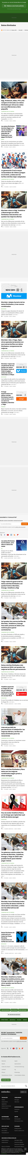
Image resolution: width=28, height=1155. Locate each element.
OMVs (2, 139)
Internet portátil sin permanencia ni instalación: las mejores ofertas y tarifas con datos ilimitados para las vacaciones (13, 731)
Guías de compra (6, 1066)
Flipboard (18, 534)
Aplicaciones (17, 1064)
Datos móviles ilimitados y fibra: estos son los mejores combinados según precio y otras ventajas (13, 772)
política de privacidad (20, 527)
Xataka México (5, 1140)
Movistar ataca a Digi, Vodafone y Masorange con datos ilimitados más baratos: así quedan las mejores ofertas (13, 213)
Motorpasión (17, 1119)
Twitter (1, 534)
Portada (15, 1010)
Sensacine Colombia (19, 1144)
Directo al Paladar (6, 1119)
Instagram (11, 534)
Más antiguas (23, 1010)
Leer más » (10, 119)
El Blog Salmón (17, 1128)
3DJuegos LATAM (18, 1140)
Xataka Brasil (5, 1142)
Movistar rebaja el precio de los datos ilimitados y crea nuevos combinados (13, 304)
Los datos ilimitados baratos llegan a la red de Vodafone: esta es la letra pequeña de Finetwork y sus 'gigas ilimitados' (8, 131)
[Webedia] (5, 1093)
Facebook (4, 534)
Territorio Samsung (19, 1066)
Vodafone (4, 698)
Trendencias (4, 1128)
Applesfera (4, 1104)
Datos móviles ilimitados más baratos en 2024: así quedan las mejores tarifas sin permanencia (13, 667)
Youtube (8, 534)
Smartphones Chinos (7, 1075)
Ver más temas (6, 1080)
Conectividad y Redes (19, 1075)
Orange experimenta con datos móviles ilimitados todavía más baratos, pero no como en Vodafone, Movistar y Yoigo (7, 398)
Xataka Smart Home (6, 1106)
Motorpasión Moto (18, 1121)
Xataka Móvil (5, 1101)
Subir (22, 1092)
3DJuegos (16, 1099)
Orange (3, 406)
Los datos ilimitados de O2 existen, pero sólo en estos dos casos (8, 543)
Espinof (16, 1111)
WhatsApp (17, 1072)
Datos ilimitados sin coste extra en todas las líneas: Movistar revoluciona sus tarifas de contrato (7, 936)
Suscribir (24, 524)
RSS (14, 534)
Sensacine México (18, 1142)
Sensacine (16, 1109)
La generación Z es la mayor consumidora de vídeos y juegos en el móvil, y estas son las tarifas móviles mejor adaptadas (13, 173)
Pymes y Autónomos (19, 1130)
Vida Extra (16, 1101)
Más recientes (5, 1010)
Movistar (3, 308)
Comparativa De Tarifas (7, 111)
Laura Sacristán (8, 558)
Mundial (20, 30)
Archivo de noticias (14, 1014)
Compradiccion (5, 1132)
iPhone (3, 1072)
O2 (1, 548)
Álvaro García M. (9, 703)
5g (15, 1069)
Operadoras (12, 1019)
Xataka (3, 1099)
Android (25, 1019)
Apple (15, 1061)
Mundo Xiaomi (5, 1108)
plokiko (6, 121)
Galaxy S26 (14, 30)
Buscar (26, 1086)
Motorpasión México (19, 1146)
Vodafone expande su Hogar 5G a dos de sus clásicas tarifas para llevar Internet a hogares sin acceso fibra (7, 691)
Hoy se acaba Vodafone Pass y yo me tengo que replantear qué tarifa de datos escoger (13, 815)
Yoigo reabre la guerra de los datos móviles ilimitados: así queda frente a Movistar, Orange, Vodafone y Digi (12, 584)
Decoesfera (4, 1130)
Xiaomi (3, 1064)
